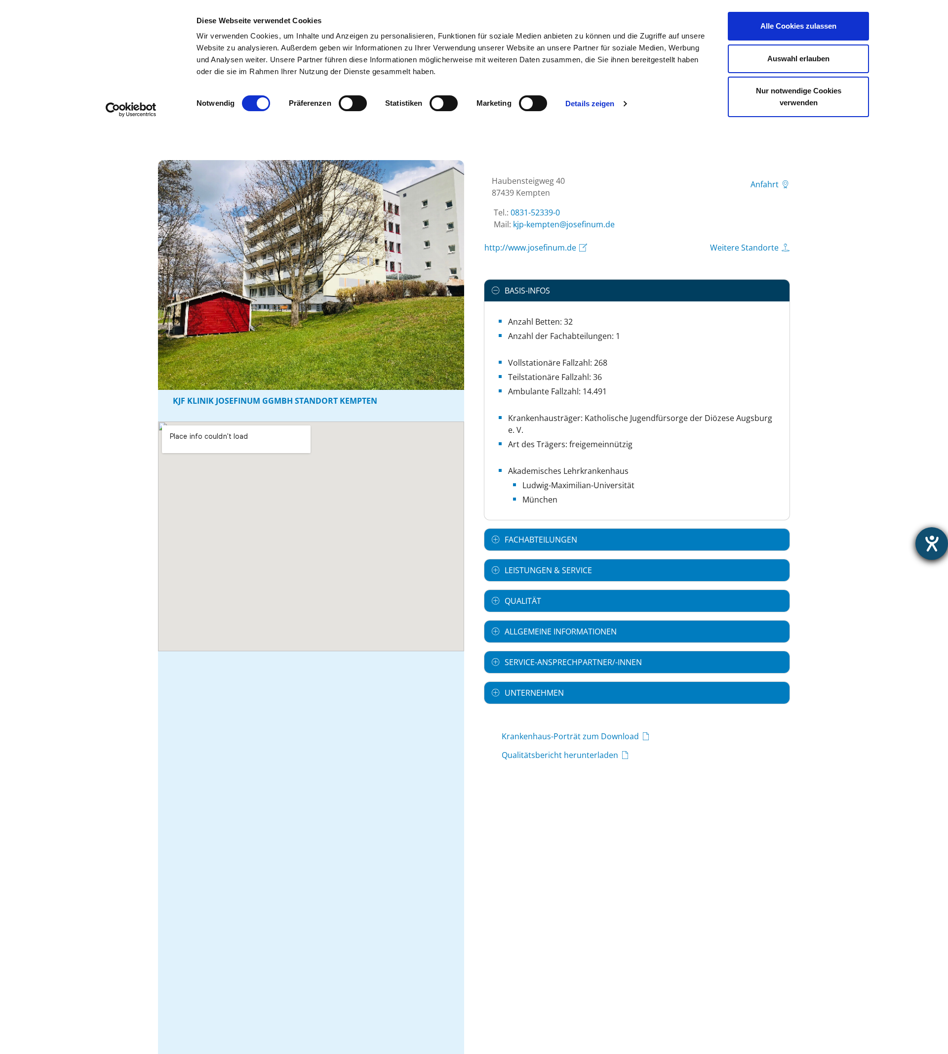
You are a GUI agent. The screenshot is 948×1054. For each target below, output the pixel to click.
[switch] (353, 103)
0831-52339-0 (535, 212)
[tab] (637, 290)
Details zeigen (589, 103)
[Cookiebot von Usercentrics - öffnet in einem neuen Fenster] (131, 109)
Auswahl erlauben (798, 58)
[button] (637, 290)
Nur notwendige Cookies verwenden (798, 96)
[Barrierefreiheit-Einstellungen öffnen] (931, 543)
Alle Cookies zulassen (798, 26)
